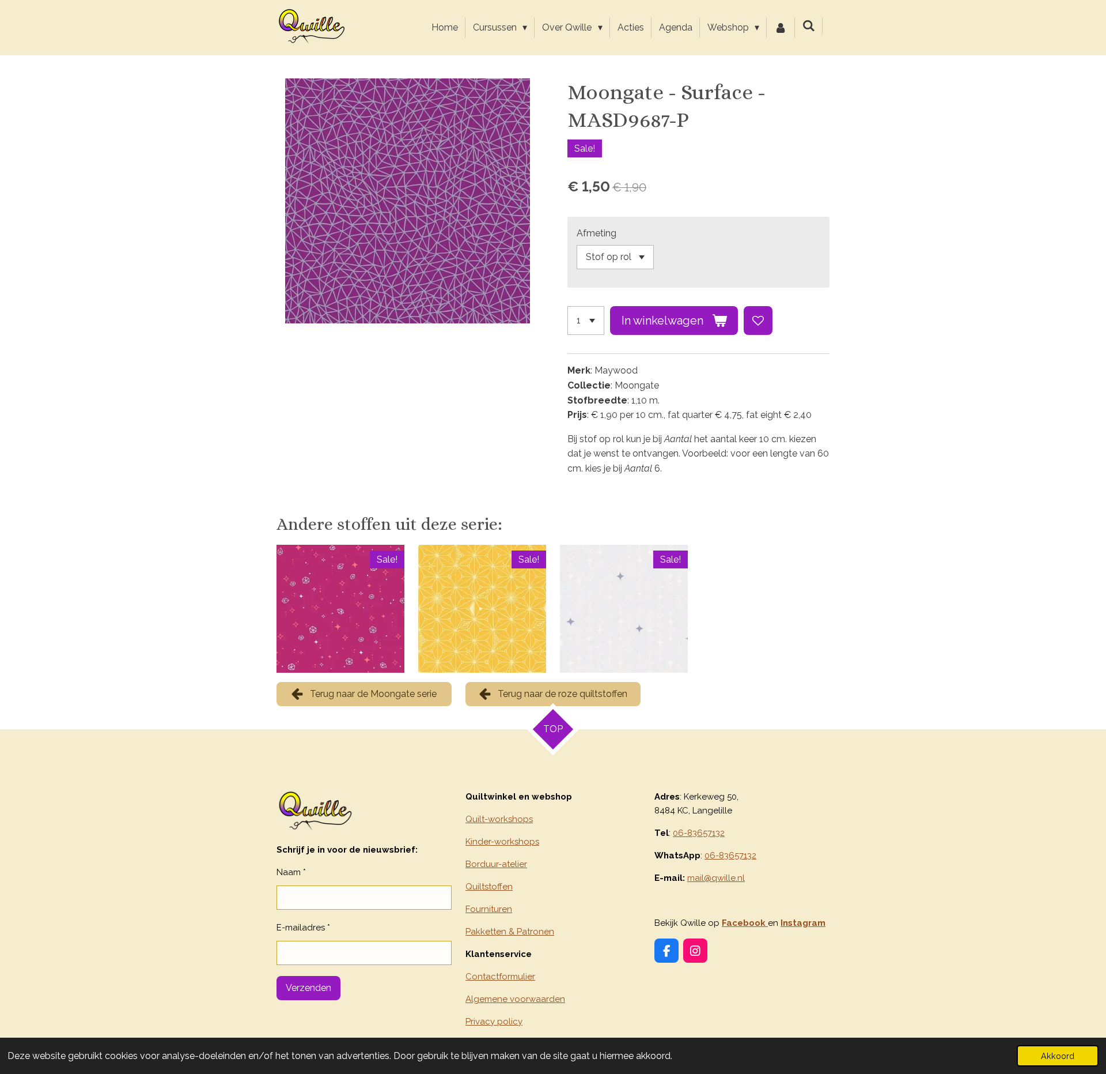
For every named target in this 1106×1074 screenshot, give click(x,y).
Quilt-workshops (499, 819)
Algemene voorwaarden (515, 999)
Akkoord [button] (1057, 1056)
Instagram (803, 923)
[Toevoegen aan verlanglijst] (758, 320)
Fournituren (488, 909)
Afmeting (596, 233)
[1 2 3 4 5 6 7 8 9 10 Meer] (585, 320)
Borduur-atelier (496, 864)
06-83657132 (699, 833)
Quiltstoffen (489, 886)
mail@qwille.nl (716, 878)
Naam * (291, 872)
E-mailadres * (303, 927)
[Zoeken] (809, 25)
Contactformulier (500, 976)
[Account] (780, 27)
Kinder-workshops (502, 841)
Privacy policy (493, 1021)
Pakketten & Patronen (509, 931)
